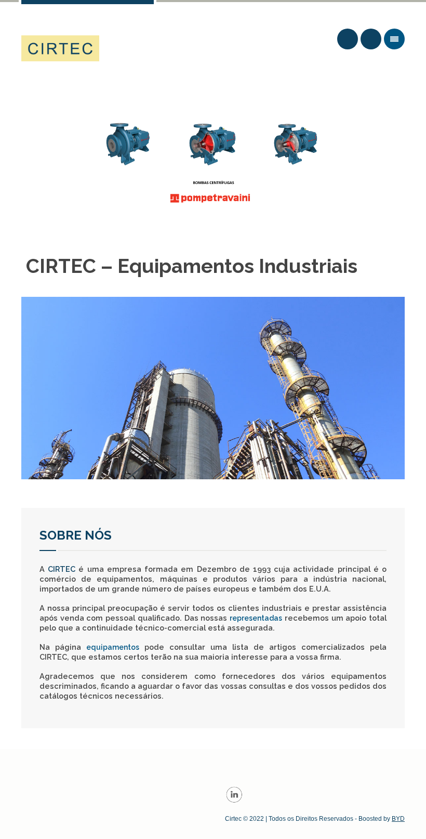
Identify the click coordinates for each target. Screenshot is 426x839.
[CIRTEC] (60, 48)
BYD (398, 818)
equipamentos (112, 647)
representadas (256, 618)
